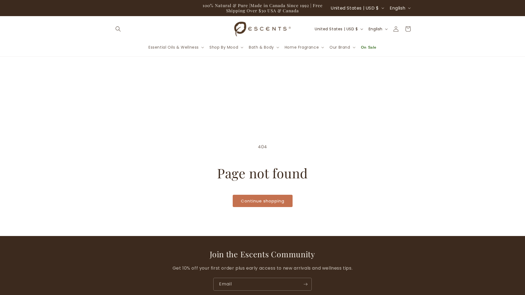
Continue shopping (262, 201)
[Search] (118, 29)
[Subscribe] (305, 284)
